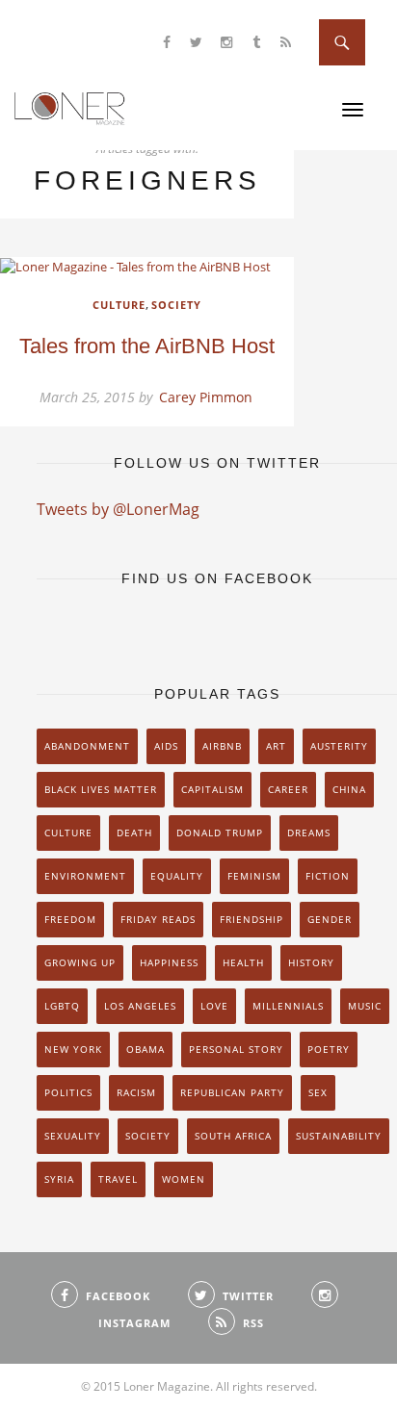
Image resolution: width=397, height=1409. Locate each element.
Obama (145, 1049)
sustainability (339, 1135)
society (148, 1135)
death (134, 832)
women (183, 1179)
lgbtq (62, 1005)
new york (73, 1049)
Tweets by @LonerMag (118, 509)
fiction (327, 876)
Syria (59, 1179)
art (276, 746)
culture (68, 832)
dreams (309, 832)
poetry (328, 1049)
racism (136, 1092)
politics (68, 1092)
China (349, 789)
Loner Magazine (69, 108)
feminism (254, 876)
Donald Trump (219, 832)
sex (318, 1092)
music (365, 1005)
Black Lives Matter (100, 789)
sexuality (72, 1135)
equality (176, 876)
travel (118, 1179)
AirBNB (222, 746)
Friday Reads (158, 919)
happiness (169, 962)
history (311, 962)
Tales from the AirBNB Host (147, 346)
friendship (251, 919)
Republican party (232, 1092)
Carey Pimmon (205, 397)
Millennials (288, 1005)
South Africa (233, 1135)
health (243, 962)
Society (176, 304)
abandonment (87, 746)
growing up (80, 962)
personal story (236, 1049)
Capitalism (212, 789)
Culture (119, 304)
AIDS (166, 746)
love (214, 1005)
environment (85, 876)
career (288, 789)
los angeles (140, 1005)
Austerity (339, 746)
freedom (70, 919)
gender (329, 919)
